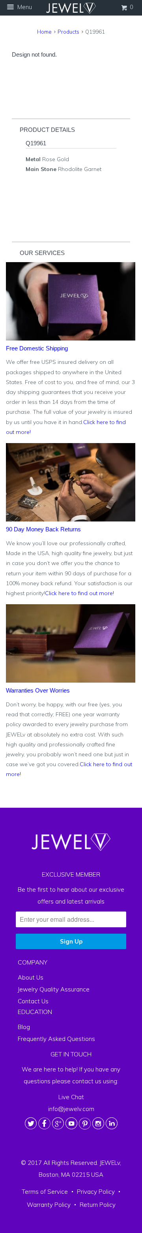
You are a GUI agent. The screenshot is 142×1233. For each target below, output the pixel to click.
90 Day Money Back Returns (43, 529)
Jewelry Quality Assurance (54, 989)
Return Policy (98, 1205)
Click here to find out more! (79, 593)
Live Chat (71, 1097)
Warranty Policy (49, 1205)
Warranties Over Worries (38, 690)
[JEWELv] (71, 8)
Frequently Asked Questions (56, 1039)
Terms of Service (45, 1191)
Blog (24, 1027)
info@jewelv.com (71, 1109)
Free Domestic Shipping (37, 348)
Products (68, 32)
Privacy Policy (96, 1191)
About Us (30, 977)
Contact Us (33, 1001)
